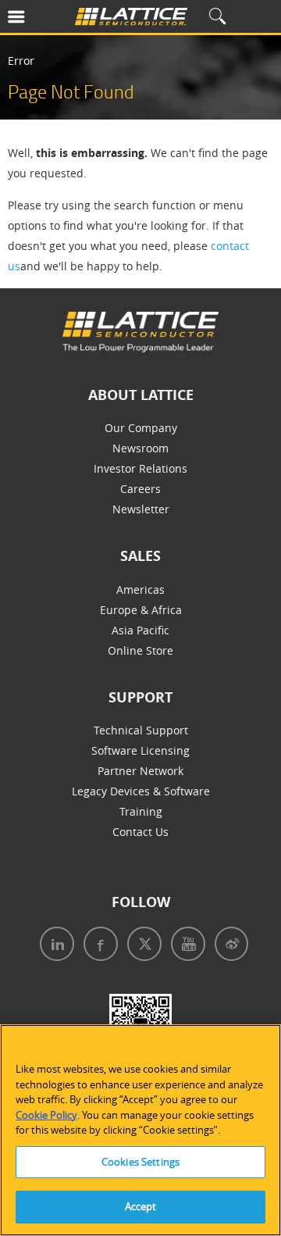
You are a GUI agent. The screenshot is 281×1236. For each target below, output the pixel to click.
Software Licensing (140, 750)
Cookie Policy (46, 1115)
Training (140, 811)
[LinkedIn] (54, 945)
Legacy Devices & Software (141, 791)
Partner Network (140, 770)
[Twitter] (140, 945)
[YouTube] (183, 945)
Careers (140, 488)
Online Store (140, 650)
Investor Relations (140, 468)
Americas (140, 589)
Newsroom (140, 448)
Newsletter (140, 509)
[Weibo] (226, 945)
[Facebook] (96, 945)
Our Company (141, 427)
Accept (141, 1206)
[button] (35, 20)
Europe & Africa (141, 609)
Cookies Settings (140, 1162)
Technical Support (141, 730)
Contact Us (140, 831)
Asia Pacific (140, 630)
